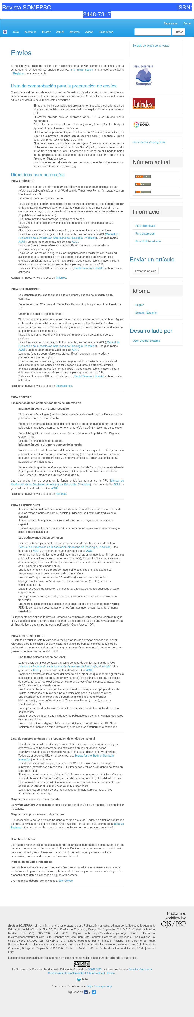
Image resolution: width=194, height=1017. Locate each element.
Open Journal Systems (146, 340)
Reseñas (61, 494)
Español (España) (146, 312)
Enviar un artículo (145, 271)
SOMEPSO (94, 969)
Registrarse (171, 23)
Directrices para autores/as (38, 174)
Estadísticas (106, 32)
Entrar (187, 23)
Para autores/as (145, 233)
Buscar (46, 32)
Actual (60, 32)
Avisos (89, 32)
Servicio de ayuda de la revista (151, 45)
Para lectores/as (145, 226)
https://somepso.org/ (99, 986)
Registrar (18, 73)
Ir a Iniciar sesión (81, 69)
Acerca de (30, 32)
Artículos (61, 277)
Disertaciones (64, 385)
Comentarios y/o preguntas (149, 142)
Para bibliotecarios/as (148, 241)
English (139, 305)
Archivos (74, 32)
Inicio (16, 32)
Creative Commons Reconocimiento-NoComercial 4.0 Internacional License (100, 971)
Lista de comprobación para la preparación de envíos (64, 85)
